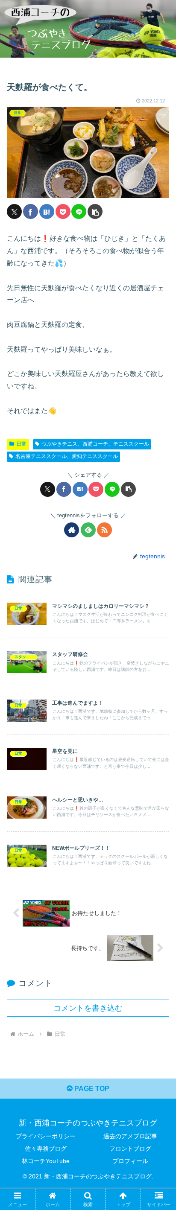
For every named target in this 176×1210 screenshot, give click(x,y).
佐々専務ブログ (46, 1148)
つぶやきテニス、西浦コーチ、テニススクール (95, 444)
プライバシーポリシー (46, 1136)
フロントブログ (130, 1148)
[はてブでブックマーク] (46, 211)
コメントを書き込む (88, 1008)
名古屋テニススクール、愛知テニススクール (66, 456)
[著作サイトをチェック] (71, 529)
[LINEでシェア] (78, 211)
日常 (21, 444)
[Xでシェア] (14, 211)
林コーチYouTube (46, 1161)
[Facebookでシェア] (30, 211)
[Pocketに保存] (63, 211)
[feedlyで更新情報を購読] (88, 529)
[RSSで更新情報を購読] (104, 529)
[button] (95, 211)
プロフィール (130, 1161)
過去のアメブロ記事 (130, 1136)
